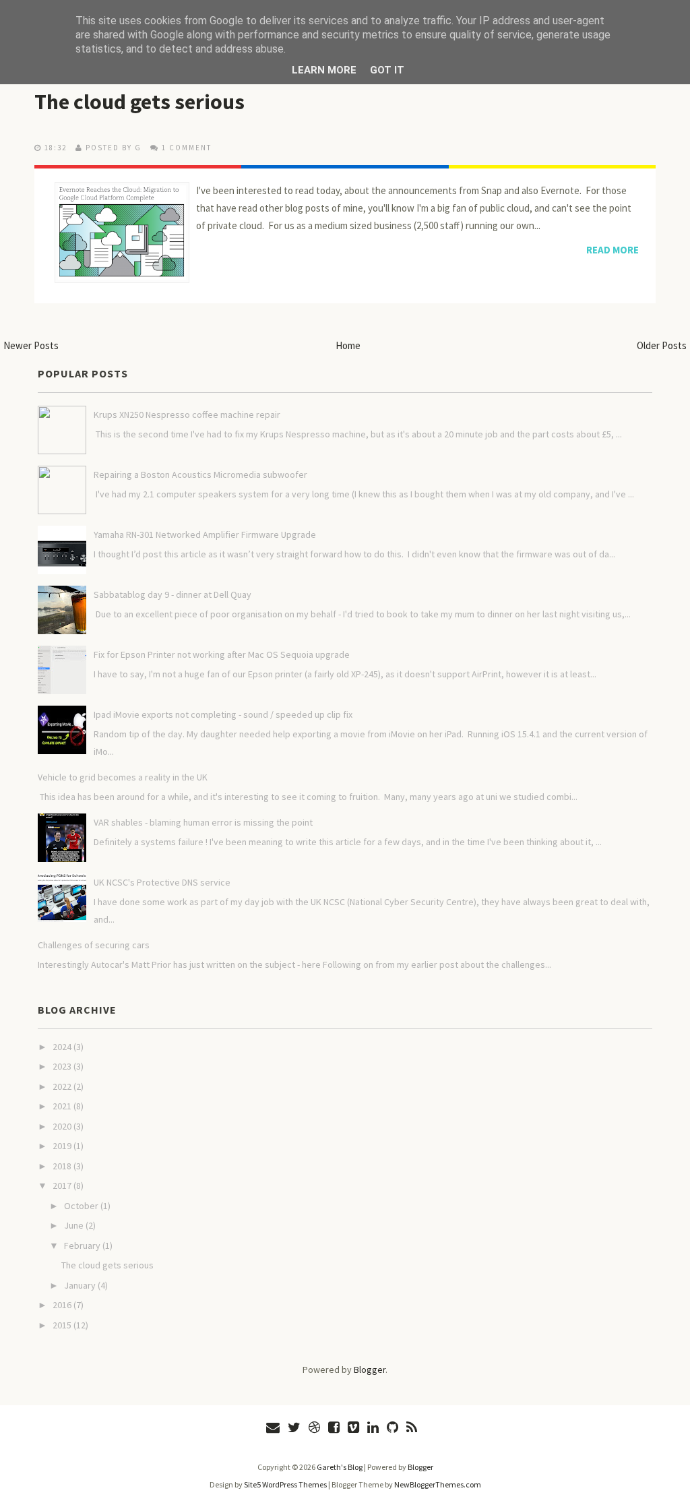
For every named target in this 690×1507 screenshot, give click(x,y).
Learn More (324, 70)
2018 (62, 1166)
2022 (62, 1086)
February (82, 1245)
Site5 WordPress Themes (285, 1484)
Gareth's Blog (340, 1467)
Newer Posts (31, 345)
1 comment (187, 147)
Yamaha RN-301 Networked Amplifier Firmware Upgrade (205, 534)
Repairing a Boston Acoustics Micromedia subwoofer (200, 474)
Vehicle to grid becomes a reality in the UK (123, 777)
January (80, 1285)
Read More (612, 249)
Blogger (369, 1369)
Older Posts (662, 345)
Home (348, 345)
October (81, 1206)
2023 (62, 1066)
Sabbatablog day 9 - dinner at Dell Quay (172, 594)
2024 (62, 1047)
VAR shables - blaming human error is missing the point (203, 822)
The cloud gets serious (139, 101)
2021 (62, 1106)
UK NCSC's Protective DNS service (162, 882)
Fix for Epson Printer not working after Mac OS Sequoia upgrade (222, 654)
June (74, 1225)
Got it (387, 70)
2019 (62, 1146)
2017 (62, 1185)
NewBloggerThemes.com (437, 1484)
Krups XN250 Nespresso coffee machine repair (187, 414)
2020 (62, 1126)
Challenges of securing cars (94, 945)
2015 (62, 1325)
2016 (62, 1305)
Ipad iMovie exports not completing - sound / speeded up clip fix (223, 714)
